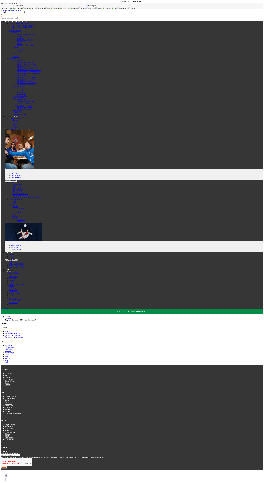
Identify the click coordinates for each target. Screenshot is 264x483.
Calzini (11, 258)
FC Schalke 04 (14, 301)
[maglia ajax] (23, 240)
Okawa (11, 280)
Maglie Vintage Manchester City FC (29, 70)
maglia (7, 356)
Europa (15, 32)
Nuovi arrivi (17, 29)
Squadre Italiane (18, 86)
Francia (33, 8)
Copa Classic (13, 275)
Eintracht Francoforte (24, 103)
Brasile (19, 51)
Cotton (11, 295)
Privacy (7, 411)
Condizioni (8, 407)
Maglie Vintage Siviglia (25, 81)
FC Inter (20, 92)
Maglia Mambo (16, 249)
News (7, 331)
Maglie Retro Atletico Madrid (27, 83)
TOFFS (11, 286)
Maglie (15, 207)
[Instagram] (2, 469)
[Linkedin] (3, 469)
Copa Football (9, 439)
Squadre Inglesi (18, 60)
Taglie (7, 400)
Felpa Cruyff (15, 173)
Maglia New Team (17, 245)
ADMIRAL (13, 290)
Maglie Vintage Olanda (24, 40)
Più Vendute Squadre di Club (22, 27)
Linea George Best (19, 196)
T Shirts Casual (14, 182)
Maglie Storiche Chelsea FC (26, 66)
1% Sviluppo (9, 379)
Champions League (19, 114)
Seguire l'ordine (10, 398)
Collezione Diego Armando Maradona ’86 (27, 197)
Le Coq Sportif (14, 288)
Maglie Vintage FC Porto (25, 107)
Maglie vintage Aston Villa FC (27, 64)
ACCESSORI (9, 252)
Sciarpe (11, 256)
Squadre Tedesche (19, 99)
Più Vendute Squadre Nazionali (23, 25)
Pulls (14, 203)
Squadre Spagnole (19, 75)
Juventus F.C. (21, 94)
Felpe (15, 214)
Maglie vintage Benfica (24, 109)
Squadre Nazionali (15, 31)
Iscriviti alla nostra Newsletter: (11, 453)
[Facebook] (1, 469)
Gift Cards (12, 262)
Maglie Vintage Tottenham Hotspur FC (30, 72)
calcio (7, 354)
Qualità (7, 377)
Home (7, 316)
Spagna (75, 8)
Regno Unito (66, 8)
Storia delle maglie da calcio (14, 337)
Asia (14, 53)
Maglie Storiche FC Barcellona (27, 79)
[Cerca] (1, 14)
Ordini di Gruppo (10, 381)
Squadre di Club (14, 59)
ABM (11, 297)
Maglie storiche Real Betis (25, 85)
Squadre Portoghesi (19, 105)
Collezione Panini (19, 188)
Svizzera (83, 8)
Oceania (16, 57)
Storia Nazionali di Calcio (13, 333)
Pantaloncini (17, 216)
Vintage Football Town (20, 194)
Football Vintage (14, 293)
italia (6, 360)
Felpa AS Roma (16, 177)
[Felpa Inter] (19, 168)
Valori (7, 375)
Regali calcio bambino (16, 267)
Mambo (19, 212)
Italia (49, 8)
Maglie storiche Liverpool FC (27, 68)
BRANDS (8, 271)
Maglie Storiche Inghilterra (26, 34)
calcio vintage (9, 347)
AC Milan (20, 88)
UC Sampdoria (22, 96)
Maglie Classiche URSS (25, 45)
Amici (7, 383)
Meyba (11, 282)
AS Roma (20, 90)
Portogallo (56, 8)
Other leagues (17, 112)
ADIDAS (12, 305)
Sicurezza (8, 409)
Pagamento (8, 402)
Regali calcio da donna (16, 265)
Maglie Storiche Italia (24, 42)
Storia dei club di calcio (12, 335)
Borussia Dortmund (15, 299)
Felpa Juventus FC (17, 175)
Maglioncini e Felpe (15, 199)
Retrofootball (17, 190)
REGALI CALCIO (11, 260)
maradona (8, 351)
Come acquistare (10, 396)
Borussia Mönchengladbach (26, 101)
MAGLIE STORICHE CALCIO (16, 21)
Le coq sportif (17, 192)
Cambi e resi (9, 406)
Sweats (15, 201)
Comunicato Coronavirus (13, 413)
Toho (19, 210)
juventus (7, 358)
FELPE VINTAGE (11, 116)
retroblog (8, 318)
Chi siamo (8, 373)
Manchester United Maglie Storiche (28, 73)
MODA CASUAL (11, 181)
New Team (21, 209)
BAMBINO (9, 269)
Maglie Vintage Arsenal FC (26, 62)
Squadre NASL (18, 111)
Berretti (11, 254)
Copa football (17, 184)
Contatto (8, 385)
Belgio (26, 8)
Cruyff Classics (18, 186)
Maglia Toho (15, 247)
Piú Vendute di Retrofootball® (19, 23)
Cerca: (3, 12)
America (16, 47)
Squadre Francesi (18, 98)
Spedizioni (8, 404)
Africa (15, 55)
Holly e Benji (13, 205)
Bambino (16, 218)
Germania (41, 8)
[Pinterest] (4, 469)
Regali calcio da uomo (16, 264)
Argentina (20, 49)
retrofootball (9, 345)
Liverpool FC (13, 303)
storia (6, 362)
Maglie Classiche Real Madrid (27, 77)
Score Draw (13, 278)
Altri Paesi (18, 8)
